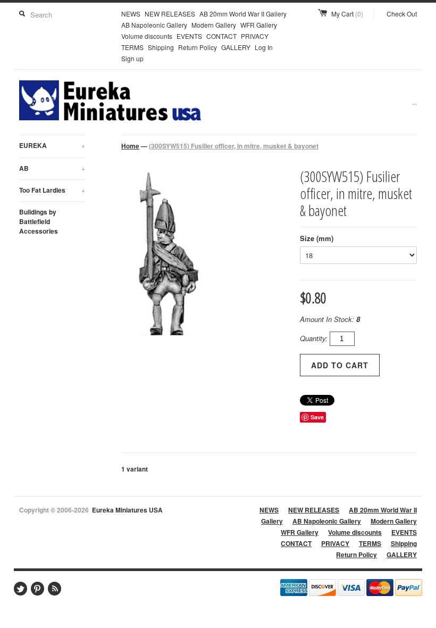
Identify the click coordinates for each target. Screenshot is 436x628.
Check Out (402, 13)
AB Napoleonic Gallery (154, 24)
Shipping (161, 47)
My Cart (347, 13)
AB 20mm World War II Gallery (243, 13)
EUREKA (52, 145)
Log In (264, 47)
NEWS (130, 13)
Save (317, 417)
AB (52, 168)
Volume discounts (146, 35)
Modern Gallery (213, 24)
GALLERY (235, 47)
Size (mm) (316, 238)
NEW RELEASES (170, 13)
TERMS (132, 47)
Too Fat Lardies (52, 190)
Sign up (132, 58)
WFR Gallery (258, 24)
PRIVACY (255, 35)
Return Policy (197, 47)
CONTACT (221, 35)
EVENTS (189, 35)
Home (130, 146)
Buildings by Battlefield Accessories (38, 221)
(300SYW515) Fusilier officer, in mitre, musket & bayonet (233, 146)
